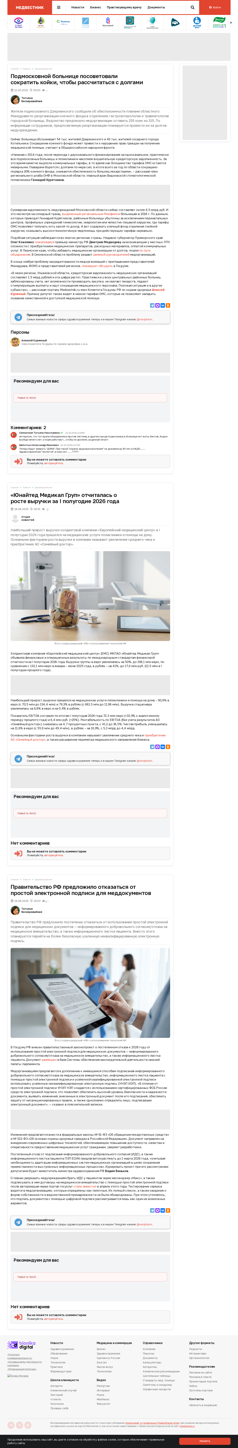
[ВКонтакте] (162, 305)
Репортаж (103, 1386)
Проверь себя (59, 1408)
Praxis (100, 1394)
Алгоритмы (150, 1366)
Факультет (104, 1403)
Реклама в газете (200, 1376)
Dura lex (102, 1362)
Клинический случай (63, 1390)
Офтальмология (199, 1357)
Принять (205, 1441)
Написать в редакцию (203, 1405)
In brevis (55, 1399)
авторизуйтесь (53, 463)
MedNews (103, 1399)
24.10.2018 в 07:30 (70, 445)
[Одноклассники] (168, 305)
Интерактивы (197, 1353)
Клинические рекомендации (161, 1371)
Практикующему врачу (124, 7)
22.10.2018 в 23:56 (75, 433)
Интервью (103, 1390)
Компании (149, 1349)
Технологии (57, 1362)
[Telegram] (152, 305)
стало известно (85, 1186)
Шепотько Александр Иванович (39, 444)
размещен (49, 1060)
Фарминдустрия (60, 1371)
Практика (56, 1366)
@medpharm (144, 319)
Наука (54, 1357)
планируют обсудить (97, 266)
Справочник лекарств (157, 1389)
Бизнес (95, 7)
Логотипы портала (201, 1390)
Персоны (20, 332)
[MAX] (157, 305)
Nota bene (57, 1403)
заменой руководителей (111, 254)
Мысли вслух (105, 1366)
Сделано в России (108, 1357)
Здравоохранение (43, 68)
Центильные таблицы (156, 1375)
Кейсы (193, 1385)
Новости (77, 7)
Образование (58, 1353)
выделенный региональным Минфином (91, 214)
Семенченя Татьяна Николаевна (39, 432)
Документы (156, 7)
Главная (15, 68)
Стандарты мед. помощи (159, 1380)
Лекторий (56, 1394)
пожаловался (44, 242)
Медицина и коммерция (114, 1343)
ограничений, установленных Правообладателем (152, 1423)
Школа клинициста (64, 1380)
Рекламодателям (202, 1366)
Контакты (196, 1399)
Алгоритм (56, 1386)
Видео (101, 1380)
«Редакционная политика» (21, 1369)
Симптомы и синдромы (157, 1384)
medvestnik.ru (187, 1426)
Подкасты (195, 1349)
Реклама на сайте (200, 1372)
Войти (217, 7)
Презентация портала (203, 1381)
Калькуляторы (152, 1362)
